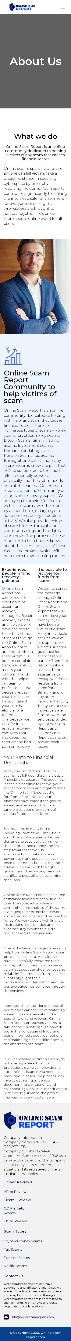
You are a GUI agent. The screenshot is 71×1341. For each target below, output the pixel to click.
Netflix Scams (15, 1266)
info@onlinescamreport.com (33, 1317)
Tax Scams (13, 1249)
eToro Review (15, 1192)
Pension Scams (17, 1258)
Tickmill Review (17, 1200)
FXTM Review (15, 1221)
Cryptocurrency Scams (23, 1241)
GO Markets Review (14, 1210)
